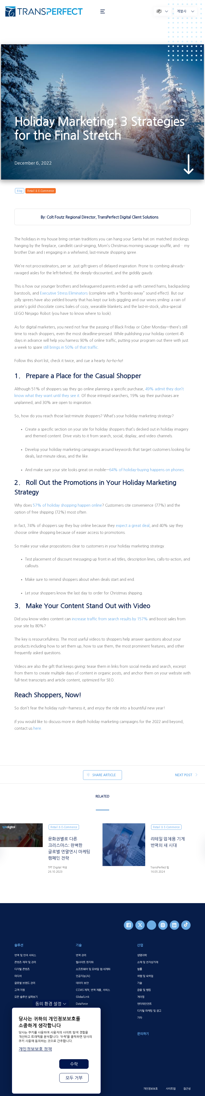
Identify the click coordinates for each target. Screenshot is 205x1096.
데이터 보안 (82, 983)
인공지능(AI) (83, 976)
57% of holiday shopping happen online (67, 505)
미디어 (18, 976)
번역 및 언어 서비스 (25, 955)
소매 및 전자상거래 (147, 962)
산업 (140, 945)
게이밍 (140, 996)
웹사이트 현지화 (84, 962)
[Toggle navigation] (102, 11)
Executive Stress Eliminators (64, 293)
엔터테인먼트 (144, 1003)
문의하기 (143, 1033)
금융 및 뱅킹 (144, 989)
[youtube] (151, 925)
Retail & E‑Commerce (40, 190)
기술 (79, 945)
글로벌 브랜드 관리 (24, 983)
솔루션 (18, 945)
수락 (74, 1064)
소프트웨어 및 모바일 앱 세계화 (93, 969)
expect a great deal (132, 525)
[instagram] (163, 925)
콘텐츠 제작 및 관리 (25, 962)
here (37, 728)
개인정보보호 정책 (35, 1049)
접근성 (187, 1088)
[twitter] (140, 925)
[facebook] (128, 925)
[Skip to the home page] (50, 11)
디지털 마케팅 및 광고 (149, 1010)
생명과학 (142, 955)
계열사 (181, 11)
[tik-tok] (186, 925)
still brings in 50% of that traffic (70, 347)
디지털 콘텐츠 (22, 969)
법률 (139, 969)
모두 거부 (73, 1078)
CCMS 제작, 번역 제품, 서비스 (93, 989)
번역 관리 (81, 955)
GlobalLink (82, 996)
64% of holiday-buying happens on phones (146, 470)
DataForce (82, 1003)
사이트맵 (170, 1088)
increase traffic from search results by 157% (110, 619)
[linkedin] (174, 925)
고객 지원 (19, 989)
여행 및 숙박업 (145, 976)
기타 (139, 1017)
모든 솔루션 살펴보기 (26, 996)
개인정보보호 (150, 1088)
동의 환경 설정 (48, 1004)
